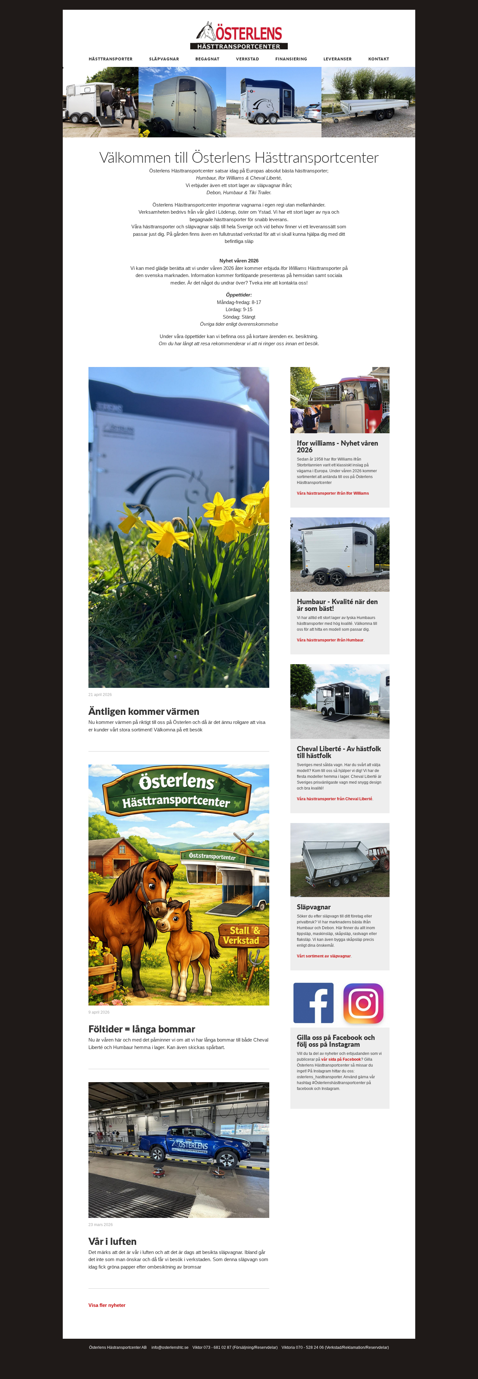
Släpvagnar (164, 59)
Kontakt (378, 59)
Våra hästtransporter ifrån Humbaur (330, 640)
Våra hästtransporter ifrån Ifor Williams (333, 493)
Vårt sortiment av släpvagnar (324, 956)
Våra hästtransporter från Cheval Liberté (334, 799)
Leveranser (338, 59)
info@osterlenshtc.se (170, 1347)
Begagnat (207, 59)
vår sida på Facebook (341, 1059)
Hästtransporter (111, 59)
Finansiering (291, 59)
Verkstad (247, 59)
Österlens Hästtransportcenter (239, 35)
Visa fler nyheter (107, 1305)
